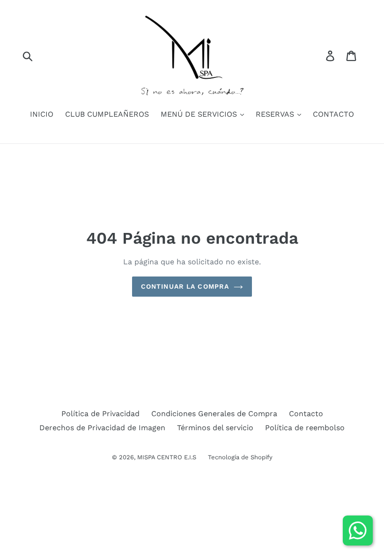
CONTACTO (333, 114)
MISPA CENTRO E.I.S (166, 457)
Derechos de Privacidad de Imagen (102, 427)
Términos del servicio (215, 427)
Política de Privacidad (100, 413)
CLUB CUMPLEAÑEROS (107, 114)
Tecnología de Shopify (240, 457)
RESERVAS (276, 114)
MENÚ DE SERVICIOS (200, 114)
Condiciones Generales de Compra (214, 413)
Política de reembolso (305, 427)
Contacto (306, 413)
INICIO (41, 114)
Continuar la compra (185, 286)
